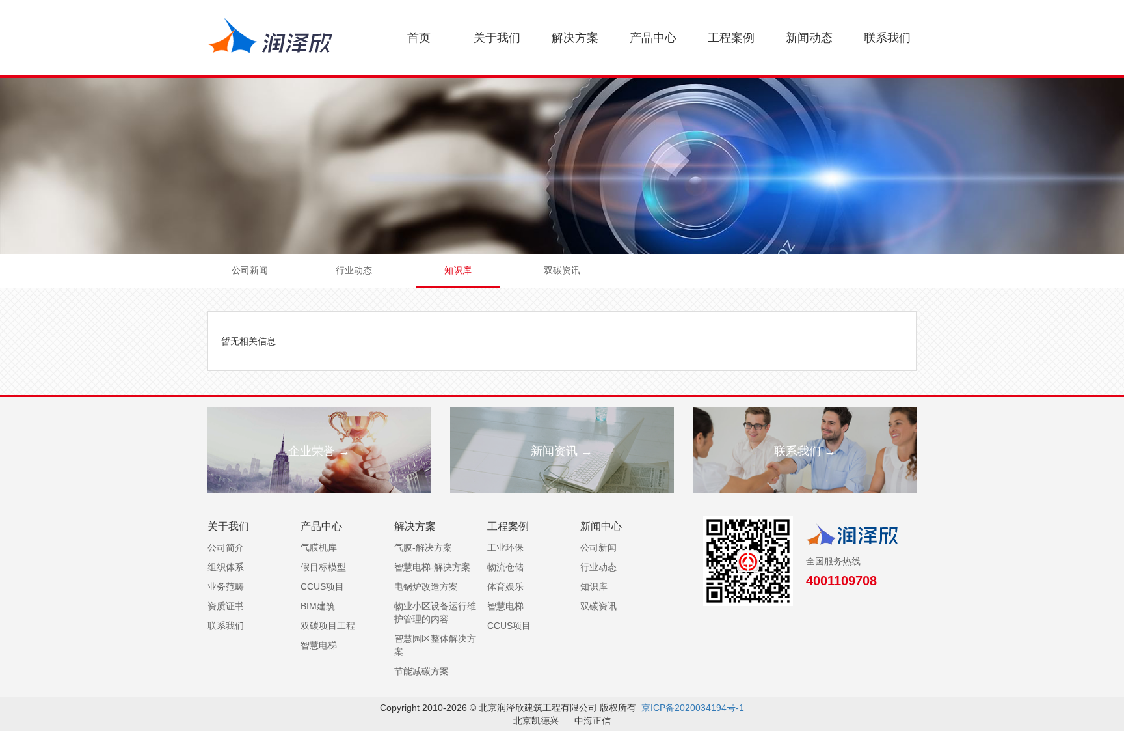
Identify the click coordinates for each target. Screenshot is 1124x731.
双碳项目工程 (328, 625)
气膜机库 (319, 547)
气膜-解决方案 (423, 547)
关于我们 (497, 37)
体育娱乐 (505, 586)
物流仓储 (505, 567)
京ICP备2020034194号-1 (692, 707)
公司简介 (225, 547)
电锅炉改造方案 (426, 586)
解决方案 (575, 37)
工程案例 (731, 37)
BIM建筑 (318, 606)
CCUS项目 (322, 586)
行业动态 (354, 270)
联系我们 (887, 37)
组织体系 (225, 567)
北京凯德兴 (536, 720)
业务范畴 (225, 586)
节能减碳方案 (421, 671)
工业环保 (505, 547)
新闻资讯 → (562, 451)
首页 (419, 37)
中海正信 (592, 720)
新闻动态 (809, 37)
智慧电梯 (319, 645)
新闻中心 (601, 526)
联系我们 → (805, 451)
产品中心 (653, 37)
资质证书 (225, 606)
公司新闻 (250, 270)
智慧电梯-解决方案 (432, 567)
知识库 (458, 270)
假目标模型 (323, 567)
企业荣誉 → (319, 451)
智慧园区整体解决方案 (435, 645)
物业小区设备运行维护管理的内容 (435, 612)
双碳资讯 (562, 270)
